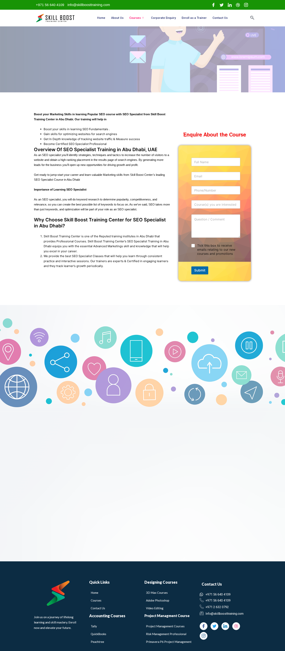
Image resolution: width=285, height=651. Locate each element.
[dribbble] (236, 626)
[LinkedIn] (230, 5)
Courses (135, 18)
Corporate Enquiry (163, 18)
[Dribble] (238, 5)
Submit (199, 270)
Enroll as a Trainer (194, 18)
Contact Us (220, 18)
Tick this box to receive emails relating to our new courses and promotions (216, 250)
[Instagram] (246, 5)
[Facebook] (213, 5)
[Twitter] (222, 5)
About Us (117, 18)
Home (101, 18)
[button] (254, 18)
